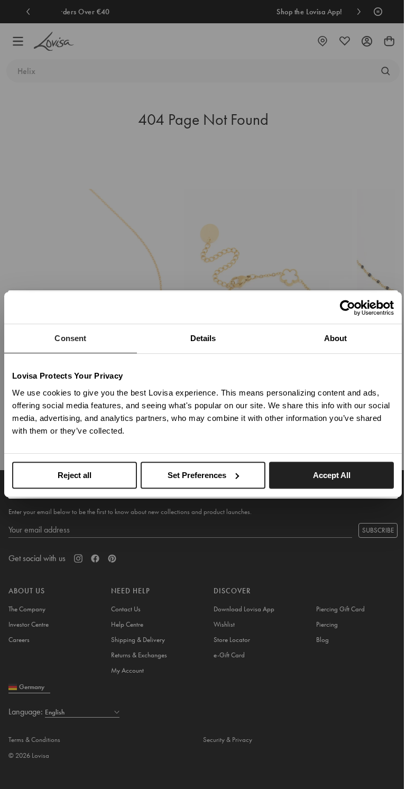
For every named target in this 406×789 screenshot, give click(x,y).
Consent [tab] (70, 338)
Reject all (74, 475)
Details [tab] (203, 338)
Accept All (331, 475)
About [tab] (335, 338)
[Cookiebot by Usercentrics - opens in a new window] (347, 308)
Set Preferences (197, 475)
